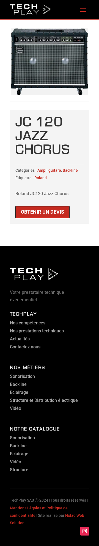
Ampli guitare (49, 170)
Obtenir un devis (42, 212)
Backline (70, 170)
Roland (40, 178)
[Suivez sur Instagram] (84, 531)
